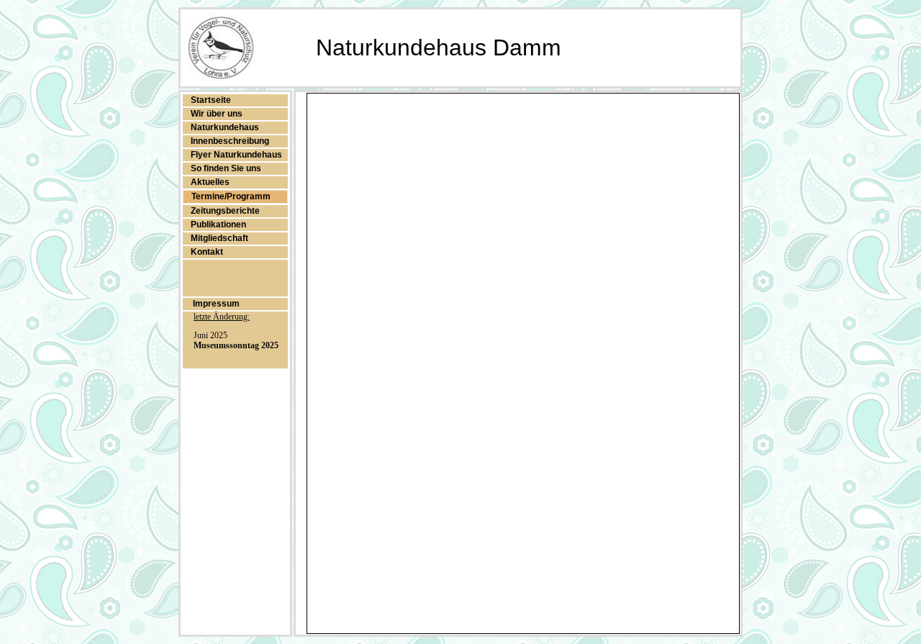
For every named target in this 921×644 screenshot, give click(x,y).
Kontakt (207, 252)
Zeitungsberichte (225, 211)
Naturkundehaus (225, 127)
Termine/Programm (231, 196)
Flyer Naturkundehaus (236, 155)
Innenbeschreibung (230, 141)
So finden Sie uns (226, 168)
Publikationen (218, 224)
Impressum (215, 304)
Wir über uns (216, 114)
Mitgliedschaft (219, 238)
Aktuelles (210, 182)
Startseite (211, 100)
